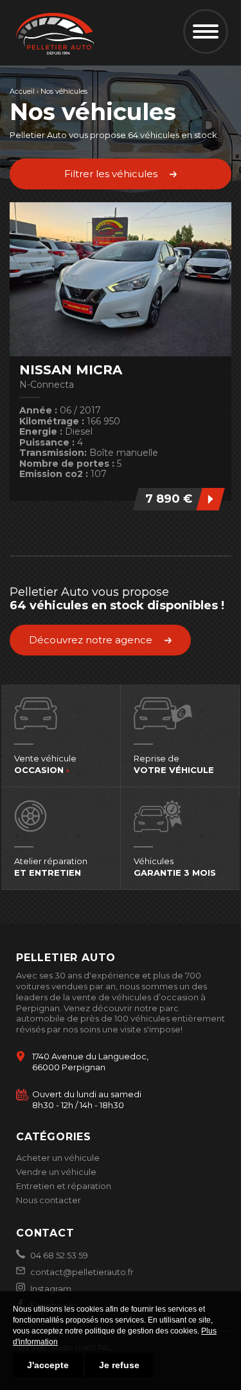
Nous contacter (48, 1200)
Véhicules (175, 867)
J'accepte (48, 1365)
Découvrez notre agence (90, 640)
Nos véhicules (63, 91)
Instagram (49, 1288)
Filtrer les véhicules (110, 174)
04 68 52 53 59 (58, 1255)
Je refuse (119, 1365)
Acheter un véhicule (58, 1157)
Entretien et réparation (63, 1186)
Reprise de (174, 764)
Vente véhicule (45, 764)
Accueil (22, 91)
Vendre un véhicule (56, 1172)
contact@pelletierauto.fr (81, 1272)
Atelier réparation (50, 867)
